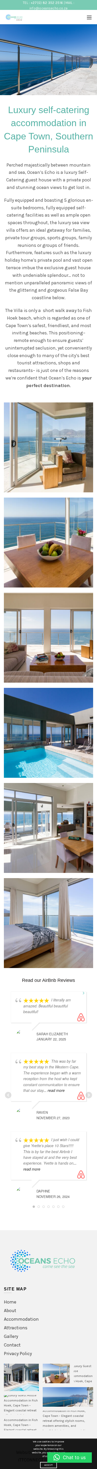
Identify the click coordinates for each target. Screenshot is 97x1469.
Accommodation (21, 1319)
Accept (48, 1465)
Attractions (15, 1328)
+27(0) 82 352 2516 (47, 3)
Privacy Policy (18, 1353)
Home (10, 1302)
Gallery (11, 1336)
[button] (21, 1377)
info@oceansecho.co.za (48, 8)
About (10, 1310)
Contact (12, 1345)
